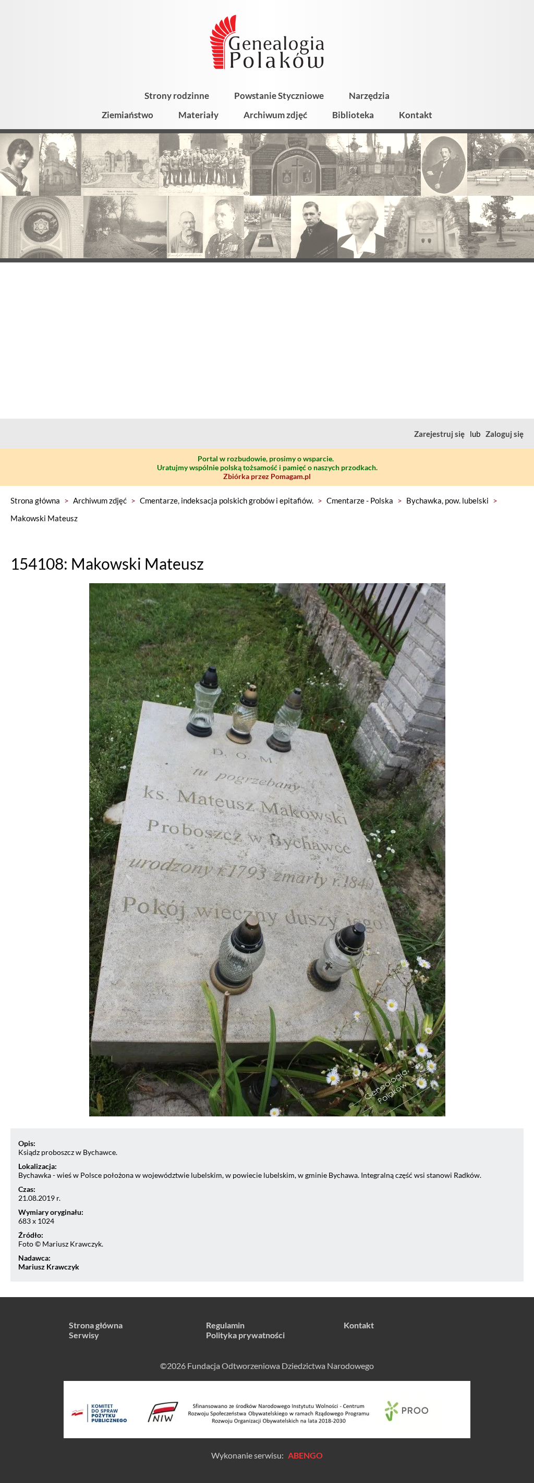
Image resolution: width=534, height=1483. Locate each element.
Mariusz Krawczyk (48, 1266)
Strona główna (35, 500)
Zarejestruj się (439, 433)
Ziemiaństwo (127, 114)
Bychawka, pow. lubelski (447, 500)
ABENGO (305, 1455)
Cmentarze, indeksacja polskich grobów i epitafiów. (226, 500)
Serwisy (84, 1335)
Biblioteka (353, 114)
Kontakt (415, 114)
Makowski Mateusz (44, 518)
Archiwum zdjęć (275, 114)
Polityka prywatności (245, 1335)
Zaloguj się (505, 433)
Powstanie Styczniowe (279, 95)
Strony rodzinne (176, 95)
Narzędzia (369, 95)
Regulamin (225, 1325)
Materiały (198, 114)
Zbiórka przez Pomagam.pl (267, 476)
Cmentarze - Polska (359, 500)
